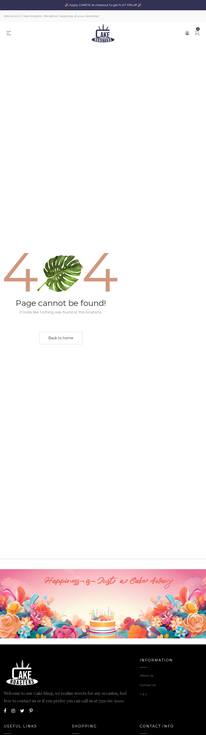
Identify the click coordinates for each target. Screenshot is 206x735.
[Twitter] (22, 711)
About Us (146, 675)
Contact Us (148, 685)
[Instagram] (13, 711)
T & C (143, 694)
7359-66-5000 (111, 700)
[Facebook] (5, 711)
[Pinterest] (31, 711)
